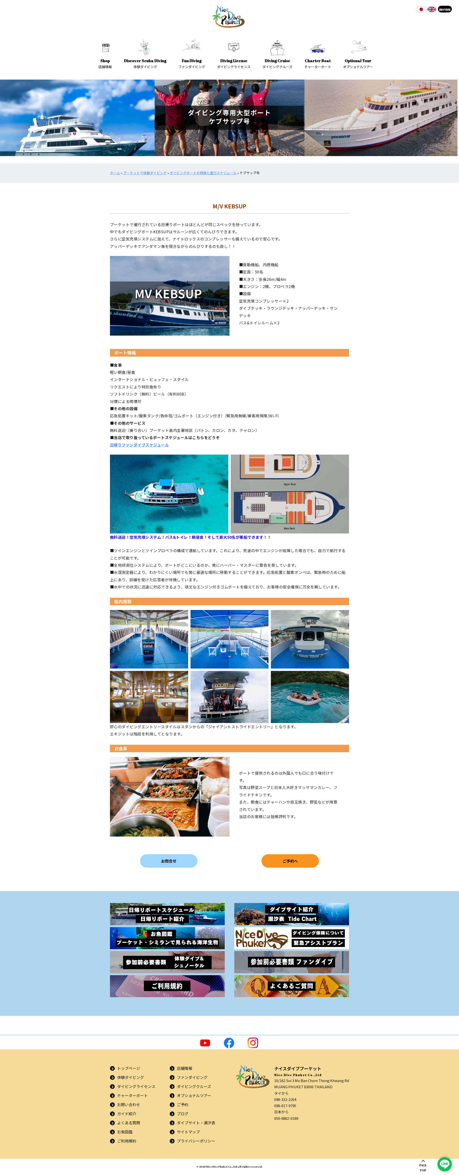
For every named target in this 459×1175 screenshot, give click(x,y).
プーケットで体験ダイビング (145, 173)
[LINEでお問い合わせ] (444, 1164)
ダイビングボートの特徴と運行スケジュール (203, 173)
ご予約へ (290, 861)
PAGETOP (423, 1167)
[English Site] (431, 11)
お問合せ (168, 861)
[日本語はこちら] (421, 11)
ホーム (115, 173)
